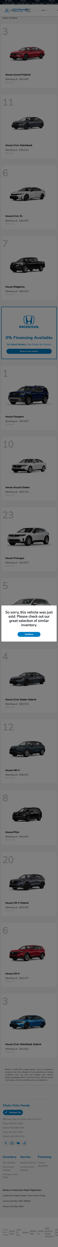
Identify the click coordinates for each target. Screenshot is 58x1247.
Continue (29, 634)
